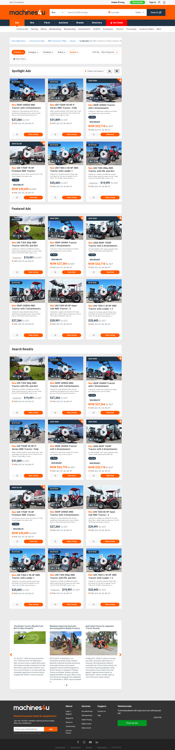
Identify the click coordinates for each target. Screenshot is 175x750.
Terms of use (60, 747)
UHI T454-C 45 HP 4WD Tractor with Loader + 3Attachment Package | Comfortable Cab (64, 170)
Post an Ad (137, 2)
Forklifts (96, 29)
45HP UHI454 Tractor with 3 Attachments (101, 106)
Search (155, 12)
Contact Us (101, 711)
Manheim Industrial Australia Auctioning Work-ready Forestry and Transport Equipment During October (65, 627)
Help (99, 715)
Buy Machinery (87, 711)
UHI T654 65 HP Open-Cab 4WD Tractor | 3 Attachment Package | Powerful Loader (64, 307)
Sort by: (95, 52)
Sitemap (89, 747)
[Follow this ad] (17, 134)
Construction (22, 29)
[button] (64, 685)
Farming (34, 29)
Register (69, 714)
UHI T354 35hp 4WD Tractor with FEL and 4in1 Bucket (101, 170)
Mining (43, 29)
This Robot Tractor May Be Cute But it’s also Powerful (28, 627)
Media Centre (86, 724)
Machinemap (102, 747)
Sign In (152, 2)
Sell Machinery (87, 715)
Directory (97, 22)
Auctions (63, 22)
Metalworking (55, 29)
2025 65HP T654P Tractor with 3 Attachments (102, 244)
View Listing (33, 134)
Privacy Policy (75, 747)
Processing (131, 29)
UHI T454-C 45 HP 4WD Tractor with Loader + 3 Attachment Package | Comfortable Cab (102, 307)
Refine (18, 52)
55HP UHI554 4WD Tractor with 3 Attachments (26, 106)
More (159, 29)
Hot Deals (117, 22)
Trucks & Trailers (146, 29)
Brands (80, 22)
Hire (32, 22)
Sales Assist (86, 728)
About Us (69, 722)
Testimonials (70, 726)
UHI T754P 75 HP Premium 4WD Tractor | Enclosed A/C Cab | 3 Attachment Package (24, 170)
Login (68, 711)
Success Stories (69, 731)
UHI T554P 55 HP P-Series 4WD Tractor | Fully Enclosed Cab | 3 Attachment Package (65, 106)
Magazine (69, 718)
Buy (17, 22)
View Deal (110, 134)
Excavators (108, 29)
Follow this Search (95, 71)
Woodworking (70, 29)
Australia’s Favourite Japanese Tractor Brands (100, 627)
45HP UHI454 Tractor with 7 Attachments (63, 244)
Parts (47, 22)
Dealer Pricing (87, 720)
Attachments (84, 29)
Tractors (120, 29)
